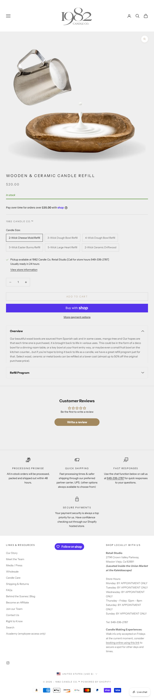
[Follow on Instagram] (8, 663)
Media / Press (14, 565)
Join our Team (14, 609)
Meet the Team (15, 559)
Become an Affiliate (17, 602)
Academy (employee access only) (26, 633)
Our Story (11, 553)
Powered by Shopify (96, 681)
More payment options (77, 317)
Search (10, 627)
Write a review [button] (77, 422)
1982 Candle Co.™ (20, 221)
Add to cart (77, 296)
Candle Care (13, 577)
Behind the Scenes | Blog (20, 596)
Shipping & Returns (17, 584)
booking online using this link (122, 642)
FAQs (9, 590)
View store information (23, 269)
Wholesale (12, 571)
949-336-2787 (115, 478)
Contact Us (12, 615)
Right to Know (14, 621)
